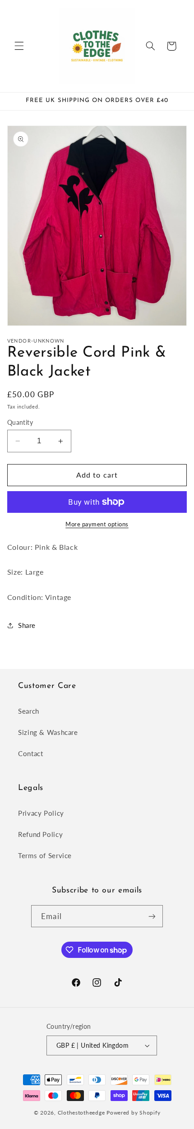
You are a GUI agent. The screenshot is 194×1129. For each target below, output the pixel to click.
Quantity (20, 422)
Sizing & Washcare (48, 732)
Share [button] (27, 625)
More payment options (97, 524)
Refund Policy (40, 834)
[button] (19, 46)
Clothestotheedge (81, 1112)
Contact (30, 753)
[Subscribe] (151, 916)
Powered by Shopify (133, 1112)
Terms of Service (45, 855)
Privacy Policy (41, 813)
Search (28, 711)
